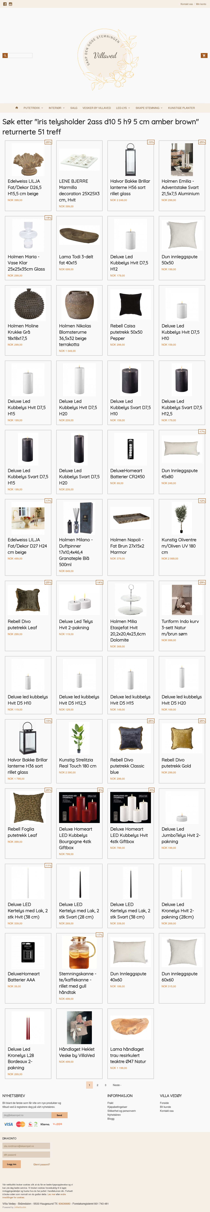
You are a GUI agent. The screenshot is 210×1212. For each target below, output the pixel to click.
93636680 (64, 1203)
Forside (164, 1103)
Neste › (117, 1085)
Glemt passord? (41, 1164)
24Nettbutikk (20, 1207)
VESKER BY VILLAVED (97, 108)
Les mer (52, 1194)
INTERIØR (55, 108)
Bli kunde (165, 1107)
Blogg (110, 1119)
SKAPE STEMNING (147, 108)
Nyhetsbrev (114, 1115)
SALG (73, 108)
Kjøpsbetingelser (117, 1107)
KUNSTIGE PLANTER (181, 108)
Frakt (110, 1103)
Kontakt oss (167, 1111)
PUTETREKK (32, 108)
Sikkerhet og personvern (121, 1111)
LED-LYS (121, 108)
